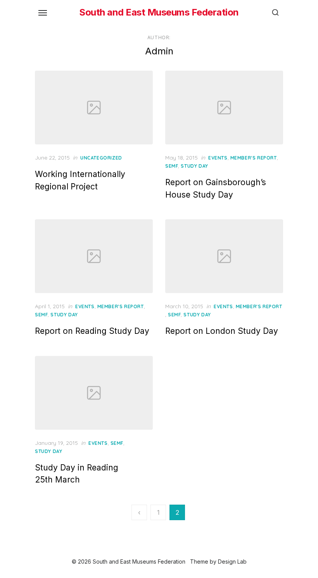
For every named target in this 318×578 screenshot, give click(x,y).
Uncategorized (101, 158)
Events (218, 158)
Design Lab (232, 561)
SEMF (171, 166)
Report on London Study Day (221, 331)
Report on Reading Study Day (92, 331)
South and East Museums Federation (159, 12)
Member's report (253, 158)
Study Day (194, 166)
